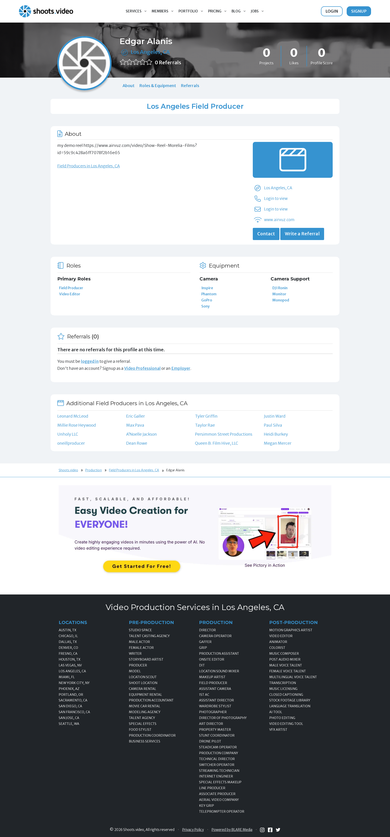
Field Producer (71, 288)
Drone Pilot (210, 741)
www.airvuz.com (279, 219)
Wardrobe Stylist (215, 706)
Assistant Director (216, 700)
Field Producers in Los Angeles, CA (88, 166)
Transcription (282, 683)
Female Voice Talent (287, 671)
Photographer (213, 712)
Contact (266, 233)
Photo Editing (282, 718)
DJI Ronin (280, 288)
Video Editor (69, 294)
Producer (138, 665)
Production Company (218, 753)
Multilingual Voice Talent (293, 677)
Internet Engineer (216, 776)
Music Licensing (283, 689)
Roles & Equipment (157, 85)
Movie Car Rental (144, 706)
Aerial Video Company (219, 800)
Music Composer (284, 654)
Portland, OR (71, 695)
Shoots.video (68, 470)
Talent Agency (142, 718)
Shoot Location (143, 683)
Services (134, 11)
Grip (203, 648)
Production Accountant (151, 700)
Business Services (144, 741)
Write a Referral (302, 233)
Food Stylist (140, 730)
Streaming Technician (219, 771)
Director (207, 630)
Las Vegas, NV (70, 665)
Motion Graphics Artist (290, 630)
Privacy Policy (193, 830)
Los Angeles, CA (150, 52)
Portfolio (188, 11)
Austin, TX (67, 630)
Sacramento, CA (73, 700)
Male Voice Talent (285, 665)
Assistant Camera (215, 689)
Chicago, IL (68, 636)
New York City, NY (74, 683)
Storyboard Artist (146, 659)
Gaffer (205, 642)
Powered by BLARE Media (231, 830)
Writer (135, 654)
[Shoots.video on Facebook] (270, 829)
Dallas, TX (68, 642)
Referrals (190, 85)
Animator (278, 642)
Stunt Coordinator (216, 735)
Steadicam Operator (218, 747)
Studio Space (140, 630)
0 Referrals (168, 63)
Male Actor (139, 642)
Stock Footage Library (289, 700)
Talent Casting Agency (149, 636)
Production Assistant (219, 654)
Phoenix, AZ (69, 689)
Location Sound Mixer (219, 671)
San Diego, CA (70, 706)
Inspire (207, 288)
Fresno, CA (68, 654)
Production (93, 470)
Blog (236, 11)
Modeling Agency (144, 712)
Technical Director (217, 759)
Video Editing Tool (286, 724)
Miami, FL (67, 677)
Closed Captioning (286, 695)
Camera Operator (215, 636)
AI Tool (275, 712)
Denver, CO (68, 648)
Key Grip (206, 806)
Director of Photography (223, 718)
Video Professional (142, 368)
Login (331, 11)
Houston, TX (69, 659)
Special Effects (142, 724)
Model (135, 671)
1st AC (204, 695)
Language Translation (289, 706)
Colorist (277, 648)
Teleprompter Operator (221, 811)
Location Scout (143, 677)
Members (160, 11)
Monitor (279, 294)
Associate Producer (217, 794)
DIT (202, 665)
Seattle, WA (69, 724)
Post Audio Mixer (284, 659)
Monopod (280, 300)
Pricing (214, 11)
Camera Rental (142, 689)
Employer (180, 368)
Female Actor (141, 648)
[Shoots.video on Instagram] (262, 829)
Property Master (215, 730)
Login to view (276, 198)
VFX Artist (278, 730)
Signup (359, 11)
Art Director (211, 724)
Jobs (255, 11)
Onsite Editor (211, 659)
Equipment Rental (145, 695)
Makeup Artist (212, 677)
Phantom (208, 294)
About (129, 85)
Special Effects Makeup (220, 782)
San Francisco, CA (74, 712)
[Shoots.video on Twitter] (278, 830)
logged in (90, 361)
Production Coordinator (152, 735)
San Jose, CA (69, 718)
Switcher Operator (216, 765)
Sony (205, 306)
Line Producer (212, 788)
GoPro (206, 300)
